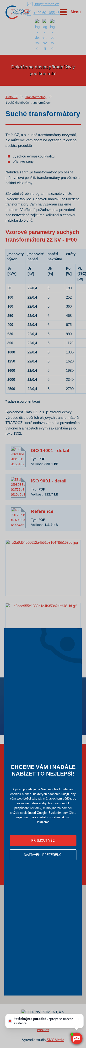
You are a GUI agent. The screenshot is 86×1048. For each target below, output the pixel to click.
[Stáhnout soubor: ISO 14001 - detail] (18, 457)
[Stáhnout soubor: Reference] (18, 517)
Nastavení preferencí (43, 855)
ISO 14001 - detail (50, 450)
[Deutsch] (37, 35)
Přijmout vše (43, 840)
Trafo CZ (11, 97)
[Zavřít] (78, 1019)
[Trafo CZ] (17, 12)
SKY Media (55, 1040)
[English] (45, 35)
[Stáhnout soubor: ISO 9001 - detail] (18, 487)
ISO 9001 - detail (48, 480)
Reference (42, 511)
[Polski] (52, 35)
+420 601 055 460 (47, 13)
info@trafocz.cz (46, 4)
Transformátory (35, 97)
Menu (76, 12)
